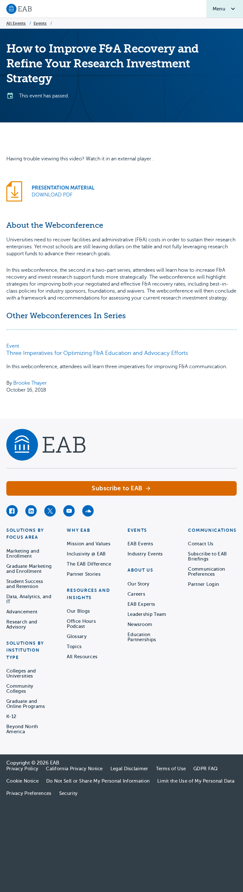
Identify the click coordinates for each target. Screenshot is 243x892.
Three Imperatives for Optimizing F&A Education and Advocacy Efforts (97, 353)
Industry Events (145, 553)
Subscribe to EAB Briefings (207, 556)
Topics (74, 646)
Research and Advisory (21, 624)
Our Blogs (78, 611)
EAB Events (140, 543)
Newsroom (140, 624)
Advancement (21, 611)
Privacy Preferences (29, 793)
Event (12, 346)
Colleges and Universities (21, 673)
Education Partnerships (142, 637)
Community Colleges (20, 689)
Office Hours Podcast (81, 624)
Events (40, 23)
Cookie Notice (22, 781)
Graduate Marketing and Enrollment (29, 569)
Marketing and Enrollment (22, 553)
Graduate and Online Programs (25, 704)
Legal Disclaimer (129, 768)
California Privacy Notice (74, 768)
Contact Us (200, 543)
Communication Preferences (206, 572)
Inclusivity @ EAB (86, 553)
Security (68, 793)
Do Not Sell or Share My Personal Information (98, 781)
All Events (16, 23)
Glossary (76, 636)
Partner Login (203, 584)
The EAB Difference (89, 564)
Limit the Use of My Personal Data (195, 781)
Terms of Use (171, 768)
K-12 (11, 716)
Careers (136, 594)
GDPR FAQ (205, 768)
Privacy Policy (22, 768)
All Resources (82, 656)
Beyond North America (22, 729)
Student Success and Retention (24, 584)
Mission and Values (88, 543)
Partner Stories (84, 574)
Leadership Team (147, 614)
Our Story (139, 583)
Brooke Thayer (30, 383)
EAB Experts (141, 604)
